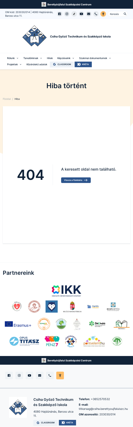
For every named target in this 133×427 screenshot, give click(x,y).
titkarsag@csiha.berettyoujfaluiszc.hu (103, 409)
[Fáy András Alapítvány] (44, 324)
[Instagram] (19, 375)
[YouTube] (29, 375)
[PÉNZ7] (52, 341)
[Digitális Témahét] (93, 306)
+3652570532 (100, 399)
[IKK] (66, 291)
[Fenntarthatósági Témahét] (61, 324)
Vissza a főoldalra (73, 180)
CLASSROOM (64, 64)
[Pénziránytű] (71, 341)
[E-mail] (39, 375)
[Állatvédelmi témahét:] (52, 306)
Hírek (50, 58)
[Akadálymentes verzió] (103, 14)
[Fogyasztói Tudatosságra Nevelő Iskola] (77, 324)
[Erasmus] (18, 324)
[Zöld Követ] (117, 341)
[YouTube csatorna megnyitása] (81, 14)
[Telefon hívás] (96, 14)
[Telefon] (50, 375)
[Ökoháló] (97, 324)
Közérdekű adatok (36, 64)
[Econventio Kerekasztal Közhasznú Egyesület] (113, 306)
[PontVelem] (94, 341)
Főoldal (7, 98)
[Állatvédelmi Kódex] (34, 306)
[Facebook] (9, 375)
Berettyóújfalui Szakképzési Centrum (69, 4)
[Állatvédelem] (17, 306)
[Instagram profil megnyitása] (67, 14)
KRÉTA (85, 64)
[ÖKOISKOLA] (121, 324)
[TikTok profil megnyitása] (74, 14)
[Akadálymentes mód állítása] (60, 375)
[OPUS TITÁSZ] (24, 341)
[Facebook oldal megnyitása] (59, 14)
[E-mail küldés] (88, 14)
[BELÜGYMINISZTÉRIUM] (72, 306)
